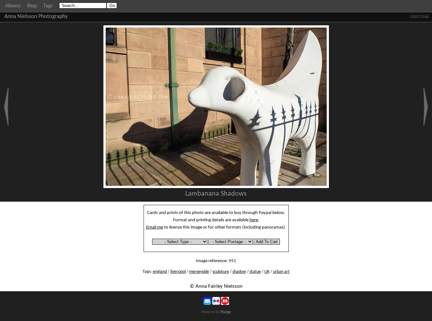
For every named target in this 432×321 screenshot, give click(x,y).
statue (255, 271)
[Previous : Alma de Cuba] (6, 106)
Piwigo (225, 312)
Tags (47, 6)
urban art (281, 271)
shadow (239, 271)
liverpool (178, 271)
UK (266, 271)
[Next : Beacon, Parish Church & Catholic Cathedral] (425, 106)
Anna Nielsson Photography (36, 17)
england (160, 271)
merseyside (199, 271)
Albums (12, 6)
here (254, 220)
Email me (154, 227)
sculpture (221, 271)
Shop (32, 6)
